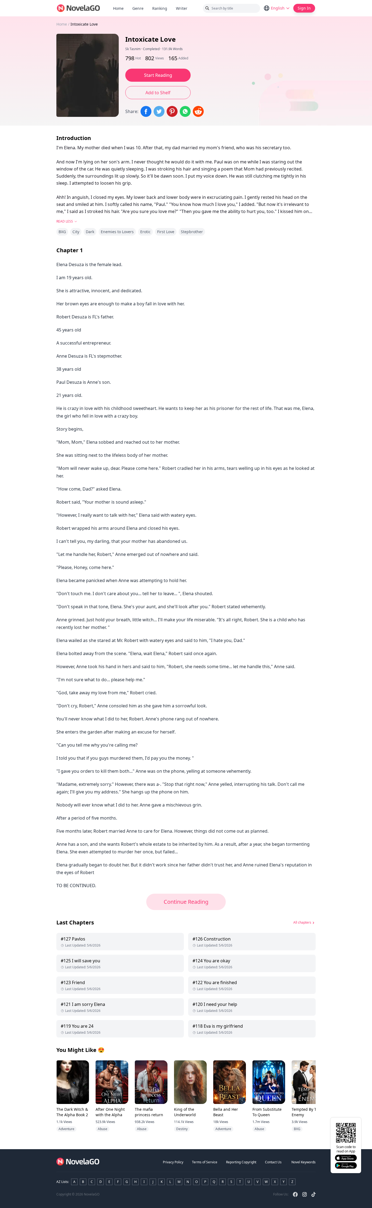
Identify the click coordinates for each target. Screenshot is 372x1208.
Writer (184, 8)
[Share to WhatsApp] (185, 111)
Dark (90, 231)
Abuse (102, 1129)
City (75, 231)
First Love (165, 231)
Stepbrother (192, 231)
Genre (138, 8)
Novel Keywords (303, 1162)
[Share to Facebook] (146, 111)
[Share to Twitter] (159, 111)
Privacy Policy (173, 1162)
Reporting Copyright (241, 1162)
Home (118, 8)
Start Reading (158, 75)
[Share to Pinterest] (172, 111)
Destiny (182, 1129)
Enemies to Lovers (117, 231)
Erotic (145, 231)
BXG (62, 231)
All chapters (302, 922)
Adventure (66, 1129)
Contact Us (273, 1162)
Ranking (159, 8)
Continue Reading (186, 901)
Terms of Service (204, 1162)
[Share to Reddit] (198, 111)
